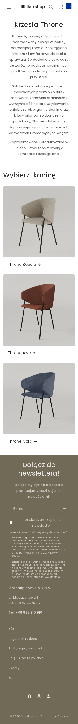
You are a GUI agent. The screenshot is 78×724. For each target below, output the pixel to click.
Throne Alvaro (21, 353)
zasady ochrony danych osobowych (44, 532)
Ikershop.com (30, 716)
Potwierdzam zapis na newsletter (42, 522)
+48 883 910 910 (29, 612)
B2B (11, 629)
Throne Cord (20, 441)
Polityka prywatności (25, 648)
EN (10, 677)
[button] (8, 7)
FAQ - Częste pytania (26, 658)
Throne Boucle (22, 264)
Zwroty (14, 668)
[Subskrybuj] (64, 508)
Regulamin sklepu (23, 638)
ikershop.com (27, 552)
